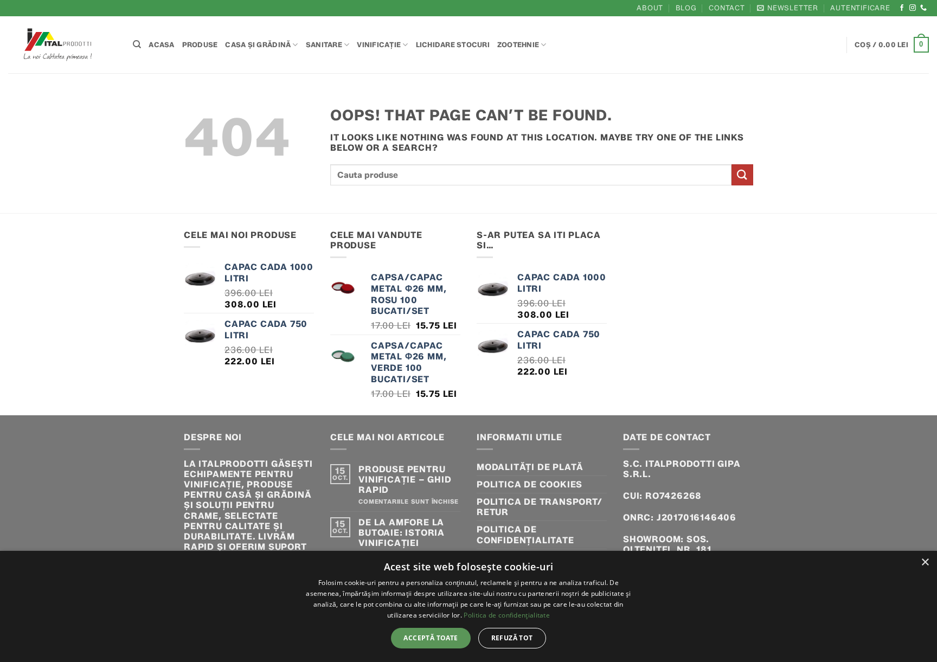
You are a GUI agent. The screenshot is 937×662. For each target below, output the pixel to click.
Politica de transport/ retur (539, 507)
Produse (200, 45)
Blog (686, 8)
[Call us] (923, 8)
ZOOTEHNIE (518, 45)
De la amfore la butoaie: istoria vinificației (401, 532)
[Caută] (137, 44)
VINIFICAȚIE (379, 45)
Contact (727, 8)
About (650, 8)
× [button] (925, 562)
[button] (787, 8)
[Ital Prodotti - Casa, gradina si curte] (62, 44)
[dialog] (468, 606)
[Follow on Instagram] (912, 8)
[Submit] (742, 174)
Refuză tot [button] (512, 637)
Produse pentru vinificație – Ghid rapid (404, 479)
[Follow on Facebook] (902, 8)
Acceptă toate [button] (430, 637)
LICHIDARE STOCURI (453, 45)
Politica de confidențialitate (525, 534)
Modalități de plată (530, 467)
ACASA (161, 45)
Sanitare (324, 45)
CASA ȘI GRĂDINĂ (258, 45)
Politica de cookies (529, 484)
